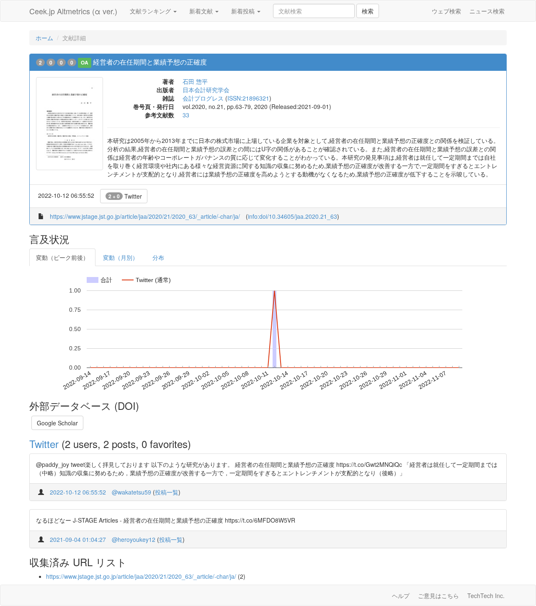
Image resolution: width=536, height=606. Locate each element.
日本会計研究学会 (206, 89)
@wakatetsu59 (131, 492)
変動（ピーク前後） (62, 257)
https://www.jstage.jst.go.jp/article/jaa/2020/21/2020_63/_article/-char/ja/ (145, 216)
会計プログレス (203, 98)
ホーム (44, 38)
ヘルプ (401, 595)
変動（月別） (120, 257)
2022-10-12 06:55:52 (78, 492)
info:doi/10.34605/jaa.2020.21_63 (292, 216)
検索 (368, 11)
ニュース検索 (487, 11)
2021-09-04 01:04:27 (78, 539)
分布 (158, 257)
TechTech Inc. (486, 595)
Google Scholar (57, 423)
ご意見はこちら (438, 595)
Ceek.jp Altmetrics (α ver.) (73, 10)
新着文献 (201, 11)
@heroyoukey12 (133, 539)
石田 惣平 (195, 81)
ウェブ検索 (446, 11)
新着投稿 (243, 11)
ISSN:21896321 (248, 98)
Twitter (125, 196)
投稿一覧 (166, 492)
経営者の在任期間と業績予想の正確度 (150, 62)
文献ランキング (151, 11)
